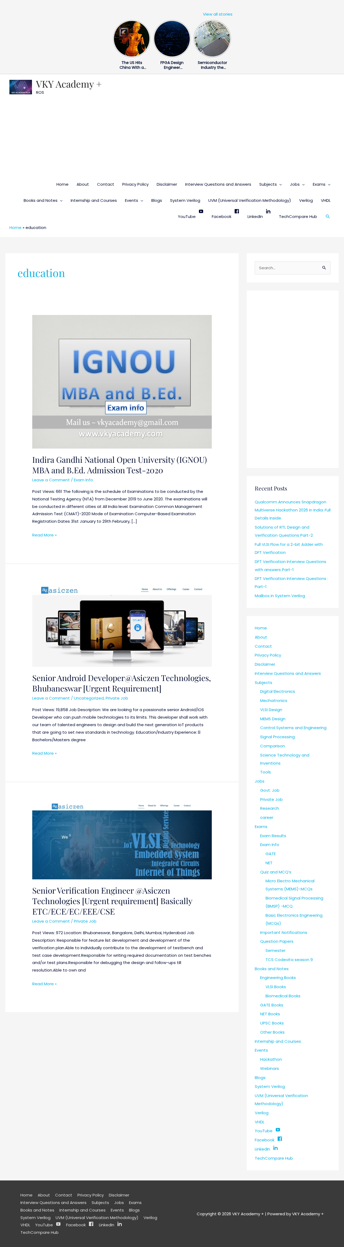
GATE (271, 854)
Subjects (268, 184)
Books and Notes (41, 200)
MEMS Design (272, 719)
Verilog (306, 200)
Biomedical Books (283, 996)
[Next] (227, 37)
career (266, 817)
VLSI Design (271, 709)
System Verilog (185, 200)
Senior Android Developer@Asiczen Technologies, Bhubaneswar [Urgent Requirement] (121, 683)
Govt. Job (270, 790)
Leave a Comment (51, 480)
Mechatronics (273, 700)
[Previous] (116, 37)
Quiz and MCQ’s (275, 872)
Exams (319, 184)
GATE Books (271, 1005)
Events (131, 200)
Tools (265, 772)
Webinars (269, 1068)
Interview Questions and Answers (218, 184)
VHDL (326, 200)
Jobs (295, 184)
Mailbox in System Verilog (280, 596)
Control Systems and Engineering (293, 727)
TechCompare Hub (298, 216)
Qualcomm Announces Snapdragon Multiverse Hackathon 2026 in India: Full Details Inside (293, 510)
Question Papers (276, 941)
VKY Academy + (69, 83)
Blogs (156, 200)
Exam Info (83, 480)
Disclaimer (167, 184)
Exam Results (273, 835)
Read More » (44, 534)
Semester (275, 950)
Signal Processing (277, 737)
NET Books (270, 1014)
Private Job (117, 698)
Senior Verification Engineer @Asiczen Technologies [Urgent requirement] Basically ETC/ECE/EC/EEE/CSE (112, 901)
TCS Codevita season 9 (289, 959)
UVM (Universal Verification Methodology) (249, 200)
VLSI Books (276, 987)
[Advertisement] (172, 136)
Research (269, 808)
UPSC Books (272, 1023)
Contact (105, 184)
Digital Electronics (277, 691)
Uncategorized (89, 698)
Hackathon (271, 1059)
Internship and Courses (94, 200)
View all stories (217, 14)
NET (269, 863)
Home (62, 184)
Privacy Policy (135, 184)
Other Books (272, 1032)
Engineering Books (278, 977)
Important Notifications (283, 932)
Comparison (272, 746)
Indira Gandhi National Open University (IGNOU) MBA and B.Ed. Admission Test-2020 (119, 464)
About (83, 184)
